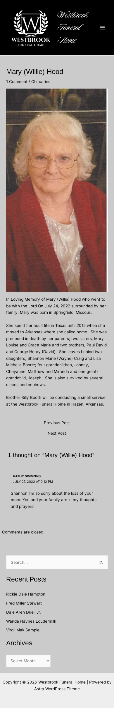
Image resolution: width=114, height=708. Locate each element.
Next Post (57, 434)
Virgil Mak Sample (22, 630)
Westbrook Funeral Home (73, 27)
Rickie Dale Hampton (26, 594)
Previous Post (57, 423)
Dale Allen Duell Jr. (23, 612)
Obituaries (40, 81)
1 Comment (16, 81)
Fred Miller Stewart (24, 603)
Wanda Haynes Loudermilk (31, 621)
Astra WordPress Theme (57, 688)
